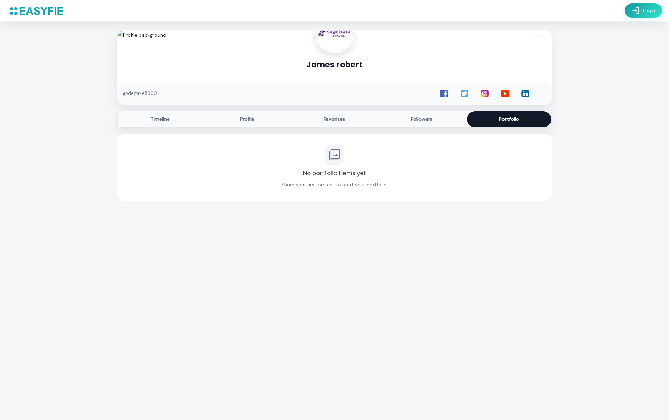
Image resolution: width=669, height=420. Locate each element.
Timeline (160, 119)
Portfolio (509, 119)
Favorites (334, 119)
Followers (421, 119)
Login (643, 11)
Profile (247, 119)
